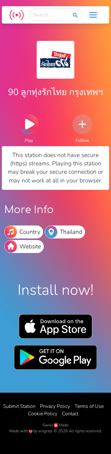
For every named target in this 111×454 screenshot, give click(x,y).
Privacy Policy (55, 406)
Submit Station (19, 406)
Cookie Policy (42, 413)
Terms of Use (89, 406)
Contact (70, 413)
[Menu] (93, 15)
